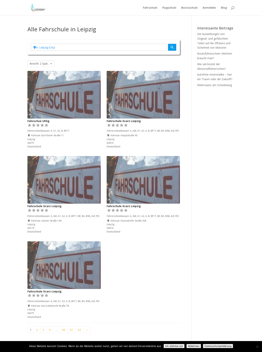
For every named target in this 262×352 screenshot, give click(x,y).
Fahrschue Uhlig (38, 121)
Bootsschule (189, 7)
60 (63, 330)
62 (79, 330)
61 (71, 330)
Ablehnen (193, 346)
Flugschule (169, 7)
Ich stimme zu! (174, 346)
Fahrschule (150, 7)
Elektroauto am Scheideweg (214, 85)
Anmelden (209, 7)
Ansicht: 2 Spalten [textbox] (39, 63)
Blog (224, 7)
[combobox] (40, 64)
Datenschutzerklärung (218, 346)
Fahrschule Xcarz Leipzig (124, 121)
